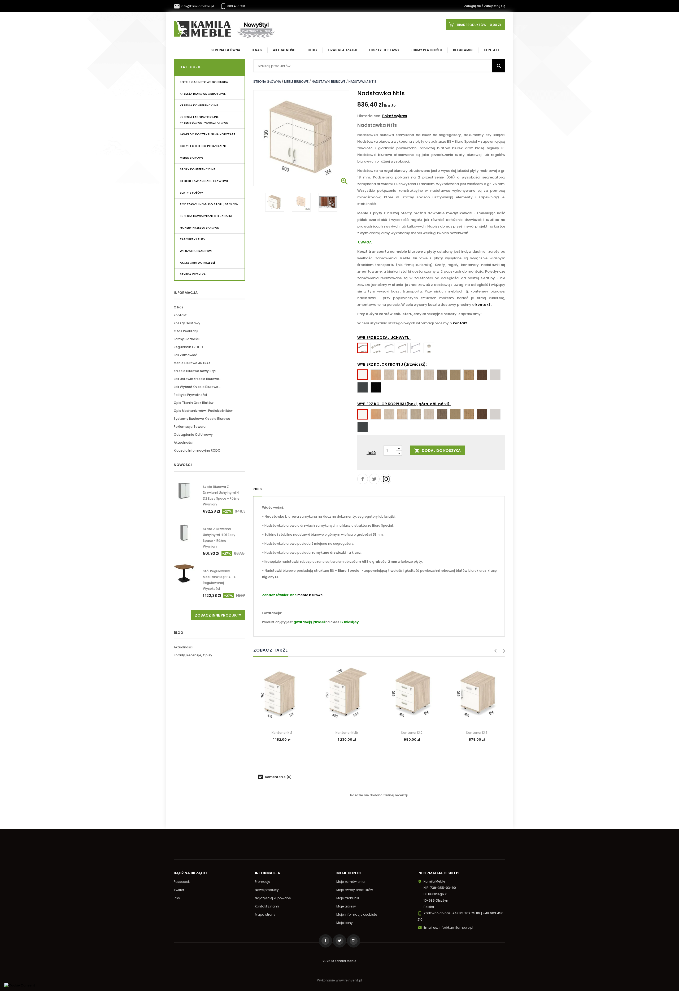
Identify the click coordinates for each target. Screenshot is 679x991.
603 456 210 (232, 6)
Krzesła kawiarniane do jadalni (206, 216)
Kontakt (492, 50)
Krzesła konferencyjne (199, 105)
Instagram (386, 479)
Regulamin (463, 50)
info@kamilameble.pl (194, 6)
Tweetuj (374, 479)
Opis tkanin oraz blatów (194, 402)
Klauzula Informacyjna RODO (197, 450)
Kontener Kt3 (477, 732)
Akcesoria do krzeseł (197, 262)
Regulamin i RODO (188, 347)
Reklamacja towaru (190, 426)
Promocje (262, 881)
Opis (257, 489)
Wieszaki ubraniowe (196, 251)
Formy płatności (426, 50)
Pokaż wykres (394, 116)
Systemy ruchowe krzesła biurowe (202, 418)
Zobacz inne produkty (218, 615)
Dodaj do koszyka (437, 450)
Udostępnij (363, 479)
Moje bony (344, 922)
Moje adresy (346, 906)
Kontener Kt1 (282, 732)
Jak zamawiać (185, 355)
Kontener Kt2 (412, 732)
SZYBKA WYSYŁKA (193, 274)
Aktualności (285, 50)
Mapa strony (265, 914)
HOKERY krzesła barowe (199, 227)
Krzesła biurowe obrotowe (203, 93)
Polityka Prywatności (190, 394)
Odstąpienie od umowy (193, 434)
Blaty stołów (191, 192)
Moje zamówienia (350, 881)
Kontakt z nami (267, 906)
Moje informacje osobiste (356, 914)
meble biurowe (310, 595)
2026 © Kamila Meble (339, 961)
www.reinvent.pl (349, 980)
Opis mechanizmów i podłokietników (203, 410)
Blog (312, 50)
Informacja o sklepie (439, 873)
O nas (178, 307)
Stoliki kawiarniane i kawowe (204, 181)
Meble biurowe (191, 157)
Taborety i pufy (192, 239)
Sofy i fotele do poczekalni (203, 146)
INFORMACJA (186, 292)
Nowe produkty (267, 890)
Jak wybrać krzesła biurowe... (197, 387)
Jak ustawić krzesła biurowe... (197, 379)
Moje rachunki (347, 898)
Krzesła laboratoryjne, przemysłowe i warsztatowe (204, 120)
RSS (177, 898)
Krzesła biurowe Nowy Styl (195, 371)
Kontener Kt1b (347, 732)
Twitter (179, 890)
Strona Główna (225, 50)
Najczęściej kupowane (273, 898)
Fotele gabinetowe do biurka (204, 82)
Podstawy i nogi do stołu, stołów (209, 204)
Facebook (182, 881)
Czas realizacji (342, 50)
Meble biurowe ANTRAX (192, 363)
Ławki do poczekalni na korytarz (208, 134)
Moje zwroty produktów (354, 890)
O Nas (256, 50)
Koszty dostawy (383, 50)
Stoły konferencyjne (197, 169)
